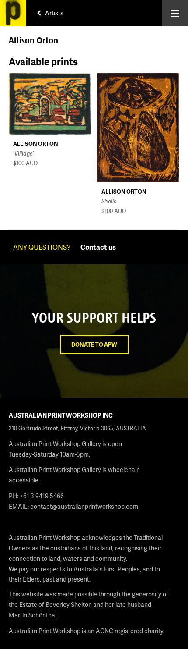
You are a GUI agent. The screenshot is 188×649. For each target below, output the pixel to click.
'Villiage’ (23, 153)
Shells (108, 201)
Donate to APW (94, 344)
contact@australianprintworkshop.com (84, 506)
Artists (53, 13)
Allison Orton (35, 144)
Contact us (98, 247)
